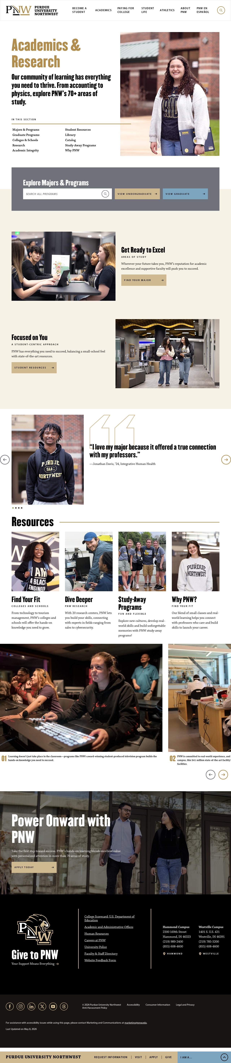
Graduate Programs (26, 135)
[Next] (226, 460)
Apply (153, 1057)
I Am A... (186, 1057)
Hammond (175, 953)
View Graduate (178, 193)
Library (70, 135)
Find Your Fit (26, 599)
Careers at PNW (95, 940)
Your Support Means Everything (33, 964)
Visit (138, 1057)
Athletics (167, 10)
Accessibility (133, 1004)
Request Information (111, 1057)
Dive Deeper (79, 599)
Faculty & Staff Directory (100, 954)
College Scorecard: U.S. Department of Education (109, 918)
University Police (95, 947)
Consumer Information (158, 1004)
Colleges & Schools (25, 140)
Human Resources (96, 934)
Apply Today (24, 867)
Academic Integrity (25, 150)
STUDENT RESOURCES (30, 367)
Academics (103, 10)
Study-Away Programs (80, 145)
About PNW (185, 10)
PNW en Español (203, 10)
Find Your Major (137, 280)
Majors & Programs (25, 130)
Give (168, 1057)
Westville (211, 953)
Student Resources (78, 130)
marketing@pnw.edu (136, 1022)
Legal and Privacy (185, 1004)
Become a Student (79, 10)
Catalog (70, 140)
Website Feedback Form (100, 960)
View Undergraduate (135, 193)
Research (18, 145)
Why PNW (72, 150)
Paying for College (125, 10)
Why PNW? (184, 599)
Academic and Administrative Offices (108, 927)
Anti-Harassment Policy (94, 1007)
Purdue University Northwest (43, 1057)
